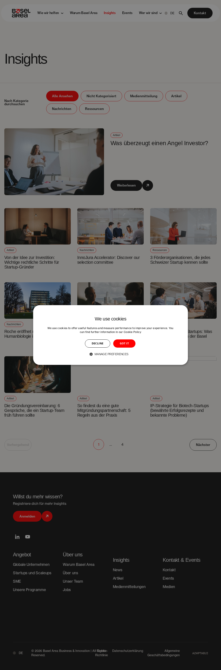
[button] (110, 354)
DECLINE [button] (98, 343)
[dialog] (110, 335)
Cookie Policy (132, 332)
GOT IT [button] (124, 343)
